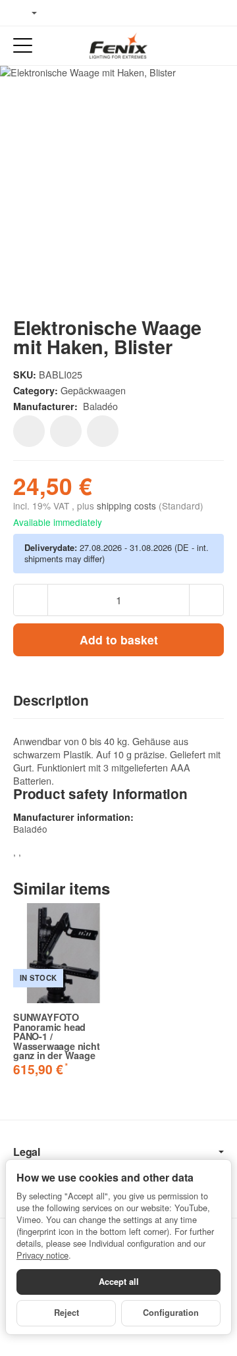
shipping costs (128, 505)
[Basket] (214, 45)
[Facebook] (60, 13)
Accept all (119, 1282)
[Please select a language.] (25, 13)
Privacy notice (42, 1255)
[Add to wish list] (29, 431)
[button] (118, 701)
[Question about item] (102, 431)
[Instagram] (98, 13)
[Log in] (189, 45)
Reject (66, 1312)
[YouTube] (79, 13)
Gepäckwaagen (93, 390)
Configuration (171, 1312)
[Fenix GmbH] (118, 45)
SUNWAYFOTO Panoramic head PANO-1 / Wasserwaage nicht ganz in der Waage (56, 1036)
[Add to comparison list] (66, 431)
